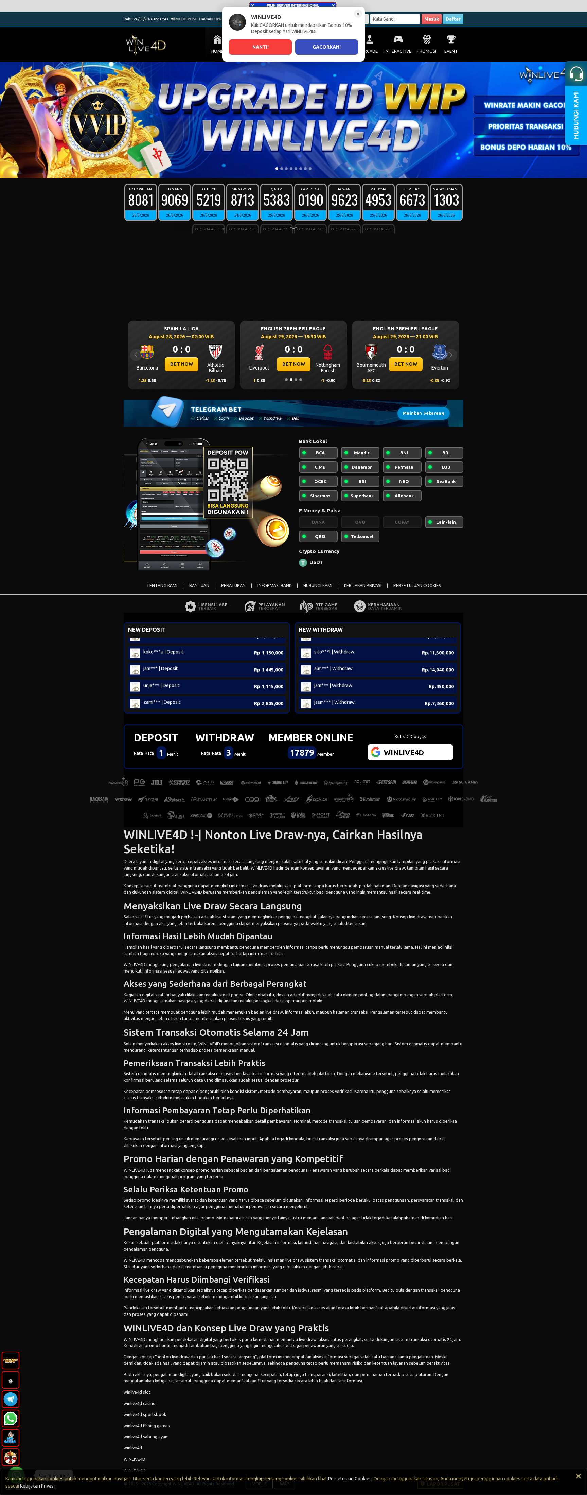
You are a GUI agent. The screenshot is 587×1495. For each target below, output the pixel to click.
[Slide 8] (310, 168)
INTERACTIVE (398, 51)
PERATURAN (233, 585)
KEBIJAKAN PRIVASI (362, 585)
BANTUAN (199, 585)
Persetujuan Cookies (350, 1478)
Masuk (431, 19)
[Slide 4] (291, 168)
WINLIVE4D (261, 867)
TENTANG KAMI (161, 585)
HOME (217, 51)
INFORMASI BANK (274, 585)
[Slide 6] (300, 168)
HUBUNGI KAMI (317, 585)
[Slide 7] (305, 168)
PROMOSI (426, 51)
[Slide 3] (286, 168)
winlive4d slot (137, 1392)
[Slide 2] (281, 168)
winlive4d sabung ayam (146, 1436)
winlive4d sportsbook (145, 1414)
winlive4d (133, 1447)
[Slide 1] (276, 168)
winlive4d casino (140, 1403)
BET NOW (181, 364)
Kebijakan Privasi (37, 1486)
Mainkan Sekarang (423, 413)
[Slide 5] (296, 168)
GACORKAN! (327, 47)
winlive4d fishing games (147, 1425)
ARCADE (369, 51)
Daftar (453, 19)
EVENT (451, 51)
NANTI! (260, 47)
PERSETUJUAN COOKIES (417, 585)
